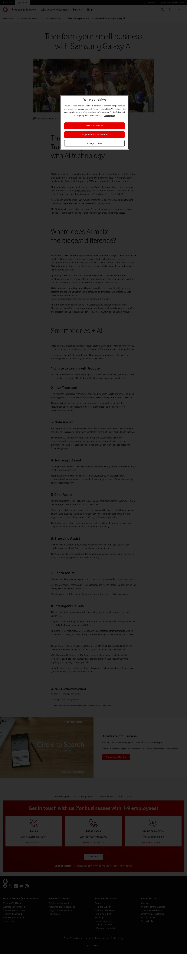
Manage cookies (94, 143)
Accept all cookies (94, 126)
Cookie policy (109, 115)
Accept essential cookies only (94, 134)
